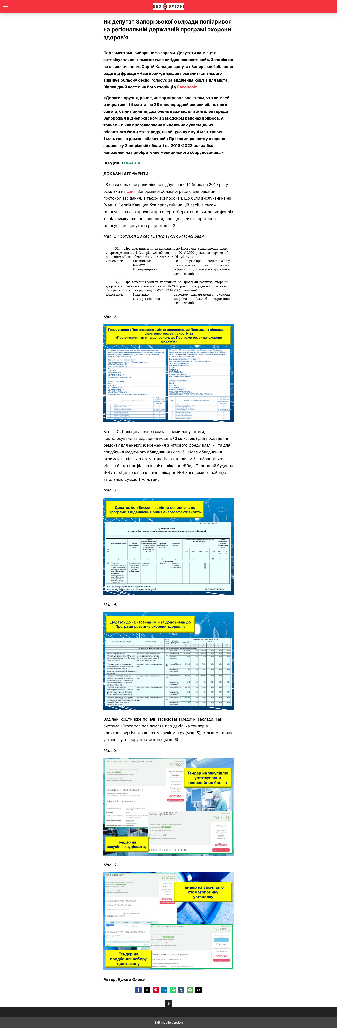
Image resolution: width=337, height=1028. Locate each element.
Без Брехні (169, 6)
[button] (138, 990)
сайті (131, 191)
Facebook (186, 87)
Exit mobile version (168, 1022)
